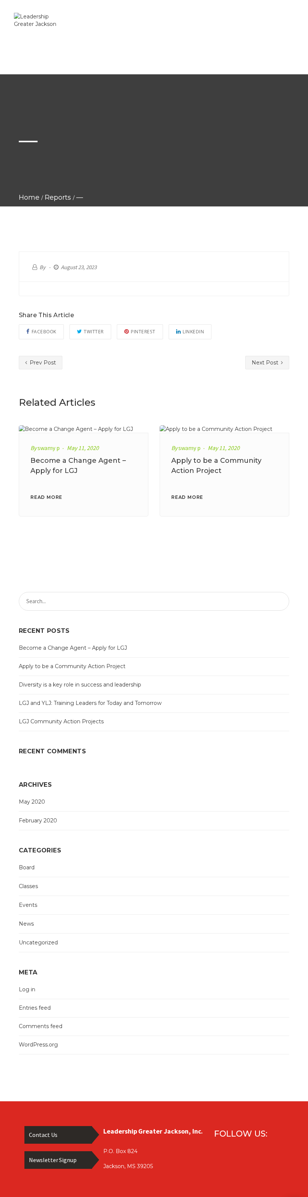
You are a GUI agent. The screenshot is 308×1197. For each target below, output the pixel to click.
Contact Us (43, 1134)
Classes (28, 886)
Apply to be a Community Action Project (72, 666)
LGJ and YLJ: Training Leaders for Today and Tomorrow (90, 703)
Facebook (44, 331)
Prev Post (42, 362)
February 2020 (38, 820)
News (26, 923)
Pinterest (143, 331)
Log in (27, 989)
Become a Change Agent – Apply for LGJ (73, 647)
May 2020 (32, 801)
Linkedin (193, 331)
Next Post (266, 362)
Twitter (94, 331)
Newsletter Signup (53, 1160)
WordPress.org (38, 1044)
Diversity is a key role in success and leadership (80, 684)
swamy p (49, 448)
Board (27, 867)
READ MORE (46, 497)
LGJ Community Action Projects (61, 721)
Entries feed (35, 1007)
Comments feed (40, 1026)
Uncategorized (38, 942)
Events (28, 905)
